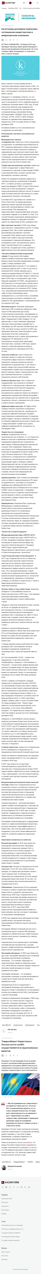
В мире (3, 1214)
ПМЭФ (30, 1162)
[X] (17, 40)
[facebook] (14, 1187)
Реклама (4, 1259)
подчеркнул (27, 1142)
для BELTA (6, 1025)
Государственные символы (10, 1233)
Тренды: (4, 8)
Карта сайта (5, 1252)
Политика (4, 1202)
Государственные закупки (10, 1240)
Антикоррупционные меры (10, 1236)
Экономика (5, 1210)
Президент (29, 1025)
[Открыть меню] (37, 2)
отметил (33, 1147)
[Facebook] (14, 40)
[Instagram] (2, 40)
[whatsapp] (6, 40)
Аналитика (18, 1025)
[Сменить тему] (31, 2)
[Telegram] (10, 40)
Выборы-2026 (13, 8)
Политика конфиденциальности (12, 1229)
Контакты (4, 1256)
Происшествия (6, 1198)
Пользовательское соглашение (12, 1225)
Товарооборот (19, 1162)
